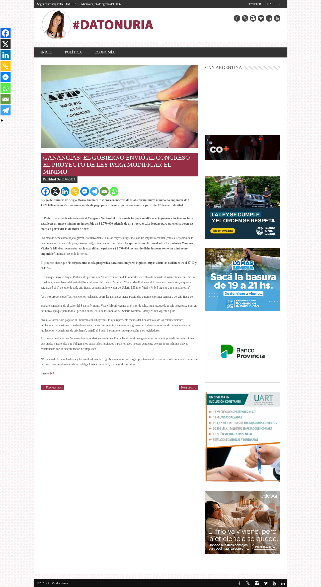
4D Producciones (58, 582)
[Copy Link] (74, 191)
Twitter (255, 4)
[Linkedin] (65, 191)
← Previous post (52, 387)
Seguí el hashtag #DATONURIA (57, 4)
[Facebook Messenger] (84, 191)
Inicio (46, 52)
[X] (55, 191)
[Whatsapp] (114, 191)
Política (73, 52)
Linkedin (273, 4)
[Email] (104, 191)
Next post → (188, 387)
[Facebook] (45, 191)
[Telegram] (94, 191)
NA (52, 373)
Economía (105, 52)
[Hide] (2, 120)
